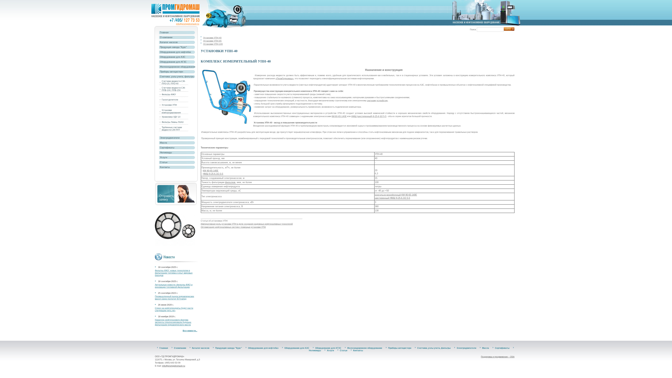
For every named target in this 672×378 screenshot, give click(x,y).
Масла (163, 142)
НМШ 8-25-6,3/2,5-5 (213, 174)
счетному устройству (377, 100)
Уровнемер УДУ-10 (171, 117)
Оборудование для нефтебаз (175, 52)
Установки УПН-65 (212, 41)
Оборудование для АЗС (172, 57)
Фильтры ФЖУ (169, 94)
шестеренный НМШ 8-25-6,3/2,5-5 (392, 198)
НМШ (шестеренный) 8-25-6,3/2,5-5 (368, 116)
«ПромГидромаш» (284, 78)
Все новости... (190, 331)
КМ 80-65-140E (339, 116)
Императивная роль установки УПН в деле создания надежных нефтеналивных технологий (247, 224)
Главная (164, 32)
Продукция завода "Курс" (173, 47)
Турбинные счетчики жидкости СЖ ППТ (172, 128)
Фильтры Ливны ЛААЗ (172, 122)
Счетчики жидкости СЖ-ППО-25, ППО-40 (174, 82)
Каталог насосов (169, 42)
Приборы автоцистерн (171, 71)
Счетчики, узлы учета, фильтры (177, 76)
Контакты (165, 167)
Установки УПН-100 (213, 44)
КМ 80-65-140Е (210, 170)
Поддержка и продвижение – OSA (497, 357)
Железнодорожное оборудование (177, 66)
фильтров (230, 182)
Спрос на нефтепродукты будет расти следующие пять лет (174, 309)
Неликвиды (166, 152)
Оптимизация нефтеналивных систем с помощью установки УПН (233, 227)
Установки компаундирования (171, 111)
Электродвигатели (170, 137)
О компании (166, 37)
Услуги (163, 157)
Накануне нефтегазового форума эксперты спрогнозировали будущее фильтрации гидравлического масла (173, 322)
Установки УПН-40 (212, 38)
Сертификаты (167, 147)
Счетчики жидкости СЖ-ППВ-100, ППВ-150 (174, 89)
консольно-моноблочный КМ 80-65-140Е (396, 195)
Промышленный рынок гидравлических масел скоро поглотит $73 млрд (174, 297)
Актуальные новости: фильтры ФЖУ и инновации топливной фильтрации (173, 286)
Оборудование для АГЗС (173, 62)
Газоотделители (170, 100)
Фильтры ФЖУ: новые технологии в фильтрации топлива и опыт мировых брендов (173, 273)
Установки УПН (169, 105)
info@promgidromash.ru (187, 24)
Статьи (163, 162)
